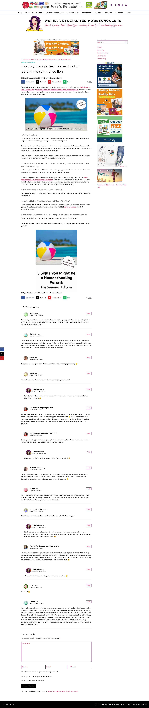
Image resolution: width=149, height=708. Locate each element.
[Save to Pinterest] (2, 358)
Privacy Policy (101, 59)
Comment (26, 643)
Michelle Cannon (36, 468)
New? (27, 12)
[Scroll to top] (144, 701)
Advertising (100, 50)
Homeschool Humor (28, 62)
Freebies (108, 12)
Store (128, 12)
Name (24, 667)
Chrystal (33, 334)
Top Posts (119, 12)
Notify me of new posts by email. (34, 680)
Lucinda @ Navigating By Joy (41, 408)
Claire (32, 373)
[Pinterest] (122, 5)
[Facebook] (115, 5)
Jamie (32, 357)
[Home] (22, 59)
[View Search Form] (111, 5)
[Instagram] (118, 5)
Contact (99, 47)
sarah (32, 585)
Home (20, 12)
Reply (88, 313)
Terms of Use (101, 56)
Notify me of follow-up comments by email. (37, 676)
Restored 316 (142, 704)
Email (48, 667)
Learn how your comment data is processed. (63, 691)
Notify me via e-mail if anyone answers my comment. (40, 672)
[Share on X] (2, 354)
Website (73, 667)
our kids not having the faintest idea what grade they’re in (57, 90)
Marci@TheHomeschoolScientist (43, 546)
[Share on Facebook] (2, 349)
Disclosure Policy (102, 53)
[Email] (126, 5)
